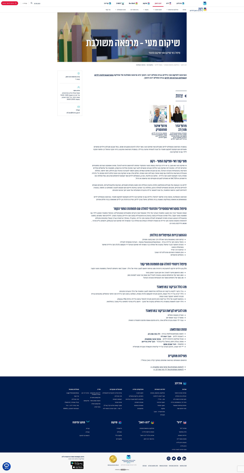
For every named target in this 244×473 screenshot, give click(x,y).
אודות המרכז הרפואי (180, 393)
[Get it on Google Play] (77, 463)
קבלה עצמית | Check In (72, 402)
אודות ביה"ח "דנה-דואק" (147, 435)
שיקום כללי (118, 435)
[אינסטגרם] (169, 458)
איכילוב (179, 3)
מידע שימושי (182, 432)
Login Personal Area (72, 393)
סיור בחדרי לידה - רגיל (72, 405)
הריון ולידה (183, 446)
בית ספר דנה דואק (149, 439)
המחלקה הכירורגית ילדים (175, 78)
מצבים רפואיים (139, 402)
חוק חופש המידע (153, 465)
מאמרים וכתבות (138, 405)
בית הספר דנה (134, 9)
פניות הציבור (118, 402)
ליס (167, 3)
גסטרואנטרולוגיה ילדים (104, 75)
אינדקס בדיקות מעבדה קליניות (134, 399)
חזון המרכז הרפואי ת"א (179, 399)
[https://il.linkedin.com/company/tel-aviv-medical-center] (184, 458)
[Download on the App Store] (78, 467)
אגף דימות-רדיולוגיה (159, 396)
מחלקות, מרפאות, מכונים (157, 393)
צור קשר (108, 9)
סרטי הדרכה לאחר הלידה (179, 449)
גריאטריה (119, 428)
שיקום (145, 3)
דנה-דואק (158, 3)
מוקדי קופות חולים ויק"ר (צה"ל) (113, 405)
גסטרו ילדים (158, 65)
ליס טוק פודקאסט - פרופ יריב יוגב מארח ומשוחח (90, 393)
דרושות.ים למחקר (84, 435)
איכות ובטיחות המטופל (179, 405)
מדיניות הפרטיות (173, 465)
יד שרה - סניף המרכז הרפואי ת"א (112, 408)
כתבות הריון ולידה (181, 442)
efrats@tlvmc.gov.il (73, 113)
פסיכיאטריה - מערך (159, 412)
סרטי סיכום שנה (181, 408)
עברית (25, 3)
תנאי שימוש (183, 465)
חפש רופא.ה (139, 393)
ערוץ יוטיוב (97, 407)
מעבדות (162, 415)
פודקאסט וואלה (95, 404)
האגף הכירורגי (161, 402)
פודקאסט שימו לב (95, 397)
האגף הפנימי (161, 405)
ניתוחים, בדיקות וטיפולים (136, 396)
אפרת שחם (167, 344)
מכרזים (145, 465)
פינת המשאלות (121, 9)
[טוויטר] (174, 458)
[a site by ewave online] (122, 469)
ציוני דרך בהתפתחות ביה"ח (178, 402)
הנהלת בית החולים (180, 396)
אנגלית (87, 432)
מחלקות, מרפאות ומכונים (171, 65)
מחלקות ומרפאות (173, 9)
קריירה (106, 3)
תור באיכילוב (118, 396)
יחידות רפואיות (182, 435)
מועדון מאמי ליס (181, 439)
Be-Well (132, 3)
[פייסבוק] (179, 458)
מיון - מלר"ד (161, 399)
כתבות (146, 9)
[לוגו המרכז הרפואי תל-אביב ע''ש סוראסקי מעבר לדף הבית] (198, 3)
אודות (184, 9)
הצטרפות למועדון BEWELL (71, 408)
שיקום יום (119, 439)
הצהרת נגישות (163, 465)
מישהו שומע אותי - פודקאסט (92, 401)
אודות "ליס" (183, 428)
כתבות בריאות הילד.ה (148, 432)
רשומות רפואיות (117, 399)
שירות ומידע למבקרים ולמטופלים (112, 393)
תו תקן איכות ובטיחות (113, 465)
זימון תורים (37, 3)
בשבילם (119, 432)
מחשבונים (140, 408)
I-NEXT (119, 3)
